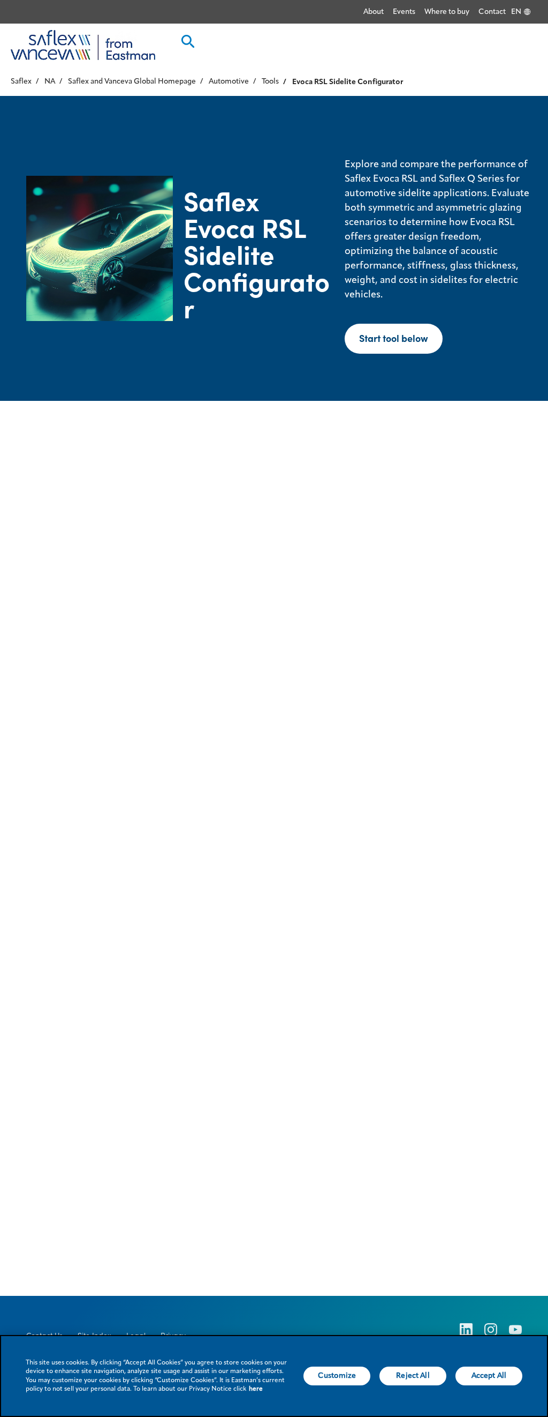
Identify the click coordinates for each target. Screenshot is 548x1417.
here (256, 1389)
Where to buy (446, 12)
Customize (337, 1375)
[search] (186, 44)
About (373, 12)
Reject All (412, 1375)
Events (404, 12)
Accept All (488, 1375)
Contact (492, 12)
